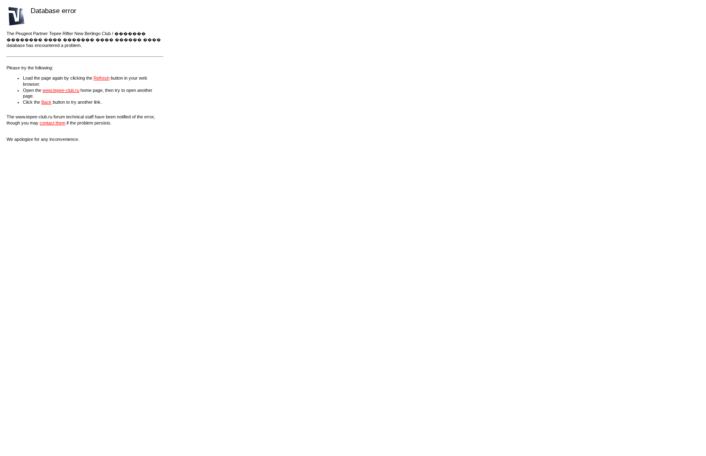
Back (46, 102)
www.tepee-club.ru (60, 90)
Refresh (101, 78)
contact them (52, 122)
